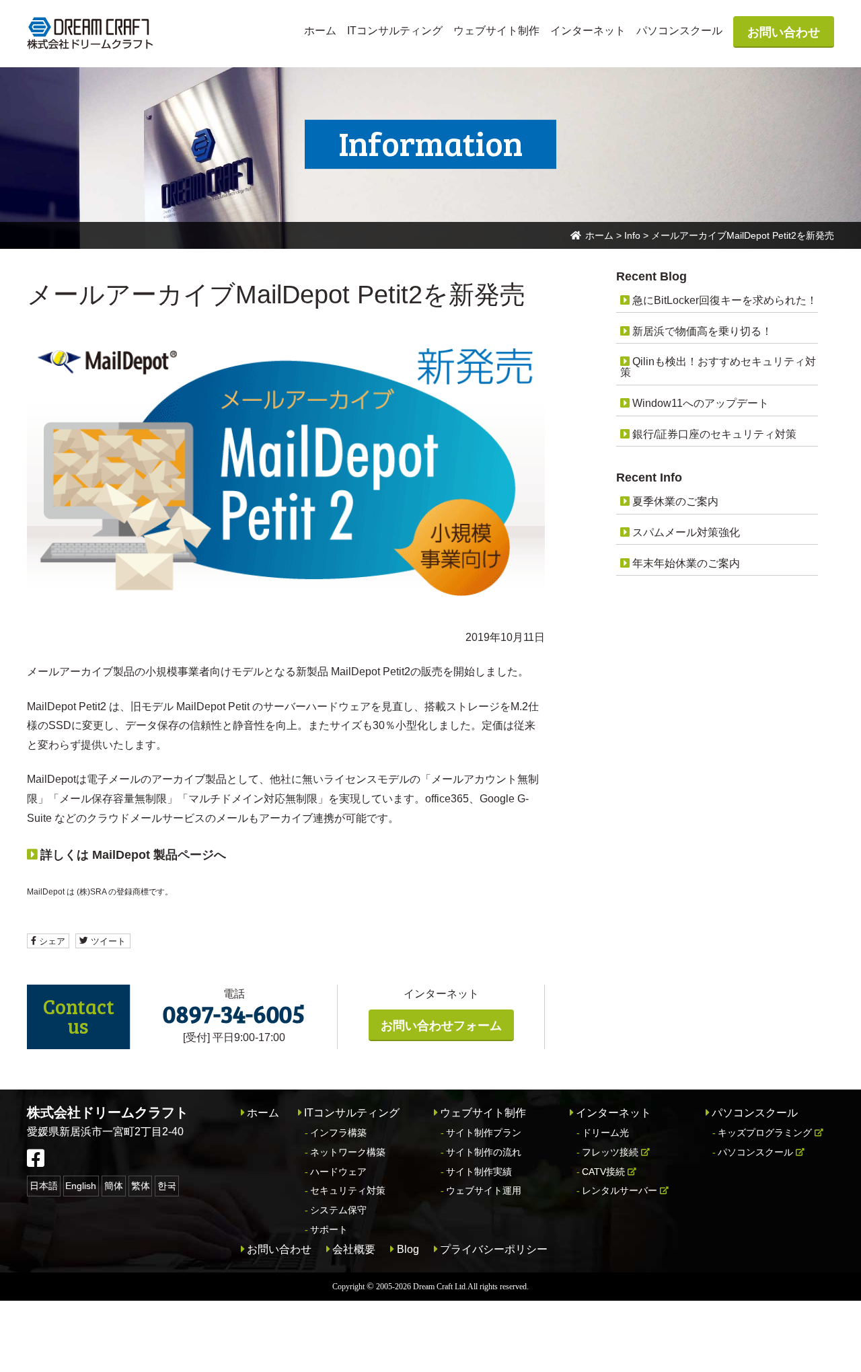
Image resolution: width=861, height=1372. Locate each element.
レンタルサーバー (619, 1190)
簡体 (113, 1185)
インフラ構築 (338, 1132)
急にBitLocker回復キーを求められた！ (724, 300)
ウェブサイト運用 (483, 1190)
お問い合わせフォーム (441, 1025)
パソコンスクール (679, 30)
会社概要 (353, 1249)
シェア (50, 941)
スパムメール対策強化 (686, 532)
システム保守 (338, 1210)
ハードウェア (338, 1171)
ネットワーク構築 (347, 1152)
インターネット (588, 30)
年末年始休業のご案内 (686, 563)
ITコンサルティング (395, 30)
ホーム (320, 30)
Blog (407, 1249)
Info (632, 235)
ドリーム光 (605, 1132)
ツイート (107, 941)
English (80, 1185)
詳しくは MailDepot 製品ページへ (133, 855)
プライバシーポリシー (494, 1249)
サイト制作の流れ (483, 1152)
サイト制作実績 (479, 1171)
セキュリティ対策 (347, 1190)
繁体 (140, 1185)
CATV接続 (603, 1171)
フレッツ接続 (610, 1152)
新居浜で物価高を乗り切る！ (702, 331)
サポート (329, 1229)
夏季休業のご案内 (675, 501)
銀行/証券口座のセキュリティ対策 (714, 434)
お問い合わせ (783, 32)
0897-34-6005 (234, 1013)
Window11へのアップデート (700, 403)
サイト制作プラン (483, 1132)
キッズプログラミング (765, 1132)
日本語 (44, 1185)
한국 (166, 1185)
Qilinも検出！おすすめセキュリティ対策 (717, 367)
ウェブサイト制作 (496, 30)
